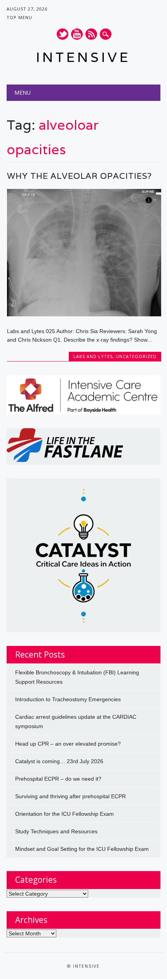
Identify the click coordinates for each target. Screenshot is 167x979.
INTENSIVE (83, 57)
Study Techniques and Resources (56, 831)
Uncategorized (136, 356)
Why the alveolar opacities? (79, 176)
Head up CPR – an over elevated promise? (68, 744)
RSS (91, 34)
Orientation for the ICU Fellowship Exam (64, 814)
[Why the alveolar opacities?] (84, 314)
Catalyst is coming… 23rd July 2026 (59, 761)
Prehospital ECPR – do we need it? (58, 779)
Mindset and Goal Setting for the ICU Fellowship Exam (82, 849)
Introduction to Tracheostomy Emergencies (68, 699)
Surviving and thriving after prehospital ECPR (70, 796)
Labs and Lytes (93, 356)
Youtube (77, 34)
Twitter (62, 34)
